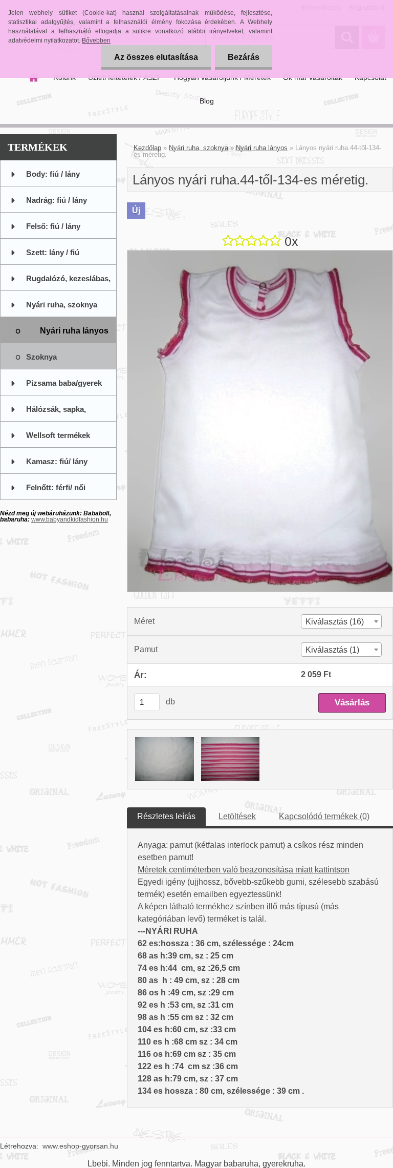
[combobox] (341, 621)
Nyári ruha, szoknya (198, 148)
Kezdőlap (147, 148)
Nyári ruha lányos (262, 148)
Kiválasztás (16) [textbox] (334, 621)
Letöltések (237, 816)
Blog (207, 101)
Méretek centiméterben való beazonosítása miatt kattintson (244, 869)
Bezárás (243, 57)
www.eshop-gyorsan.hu (80, 1146)
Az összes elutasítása (156, 57)
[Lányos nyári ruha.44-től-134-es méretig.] (259, 254)
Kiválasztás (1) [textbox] (332, 649)
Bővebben (96, 40)
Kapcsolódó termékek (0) (324, 816)
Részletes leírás (166, 816)
